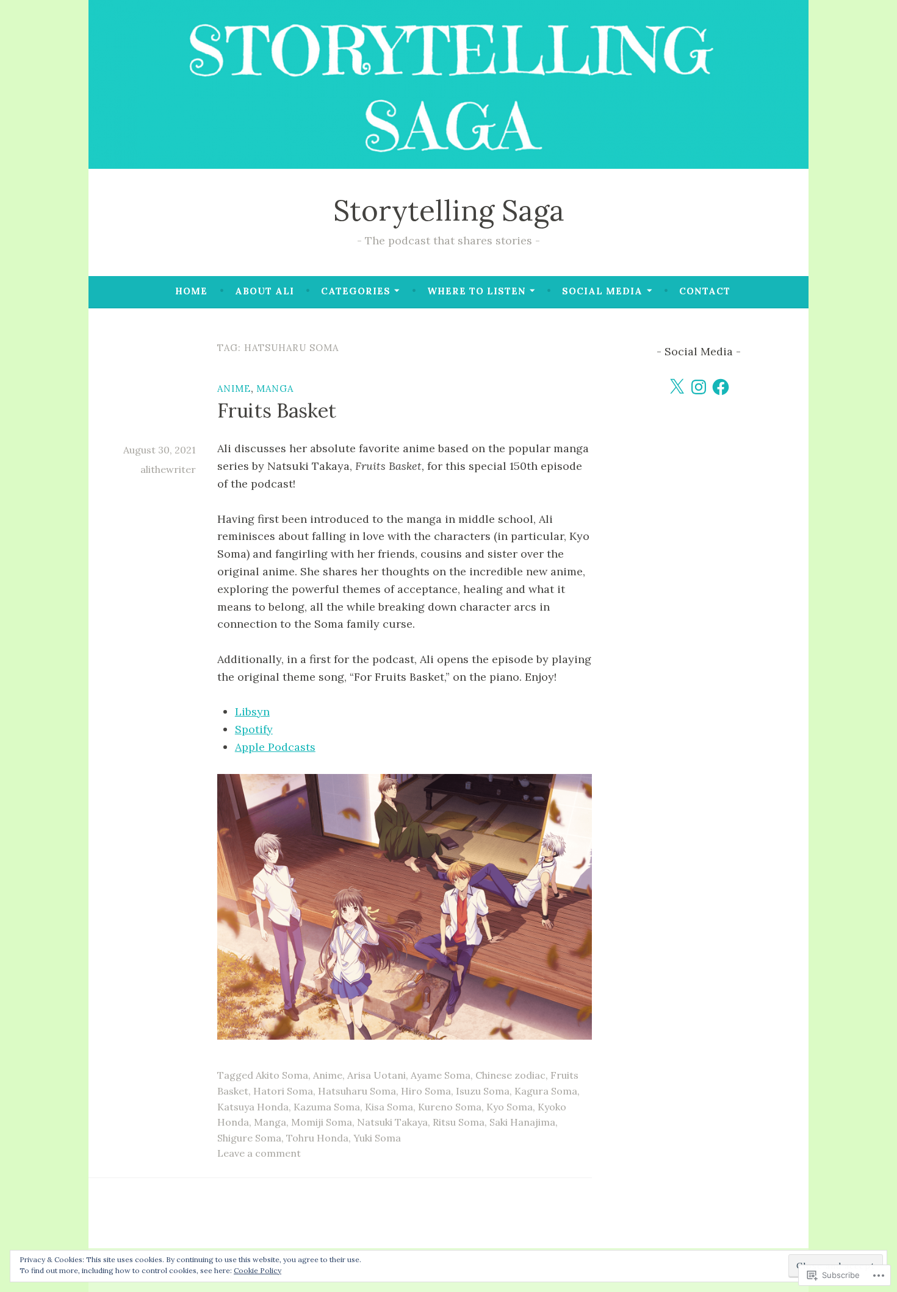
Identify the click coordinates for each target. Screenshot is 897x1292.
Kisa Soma (389, 1107)
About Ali (264, 291)
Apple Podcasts (275, 747)
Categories (356, 291)
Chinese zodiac (510, 1075)
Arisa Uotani (376, 1075)
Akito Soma (282, 1075)
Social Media (602, 291)
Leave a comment (259, 1153)
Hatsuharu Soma (357, 1091)
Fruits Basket (276, 410)
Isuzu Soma (483, 1091)
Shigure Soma (249, 1138)
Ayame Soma (440, 1075)
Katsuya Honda (253, 1107)
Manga (275, 388)
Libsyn (252, 712)
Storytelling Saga (448, 210)
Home (191, 291)
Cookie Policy (257, 1270)
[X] (676, 387)
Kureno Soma (449, 1107)
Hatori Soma (283, 1091)
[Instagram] (698, 387)
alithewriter (168, 469)
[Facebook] (720, 387)
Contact (704, 291)
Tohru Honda (317, 1138)
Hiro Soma (426, 1091)
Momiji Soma (321, 1122)
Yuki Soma (377, 1138)
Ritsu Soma (459, 1122)
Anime (234, 388)
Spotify (254, 729)
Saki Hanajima (522, 1122)
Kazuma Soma (327, 1107)
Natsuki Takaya (392, 1122)
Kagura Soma (545, 1091)
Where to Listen (476, 291)
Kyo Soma (509, 1107)
